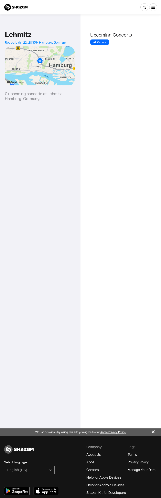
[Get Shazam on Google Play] (17, 491)
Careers (92, 470)
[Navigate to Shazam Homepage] (16, 7)
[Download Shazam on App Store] (46, 491)
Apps (90, 462)
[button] (153, 7)
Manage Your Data (142, 470)
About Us (93, 454)
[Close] (156, 430)
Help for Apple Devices (103, 477)
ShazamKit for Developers (106, 492)
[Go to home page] (19, 451)
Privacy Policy (138, 462)
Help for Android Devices (105, 485)
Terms (132, 454)
